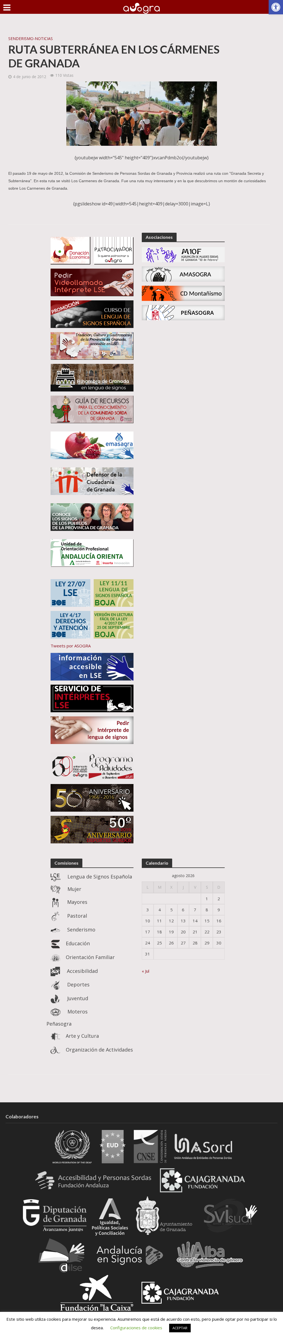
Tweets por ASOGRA (71, 645)
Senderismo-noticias (30, 38)
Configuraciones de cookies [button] (136, 1327)
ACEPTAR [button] (179, 1327)
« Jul (145, 971)
